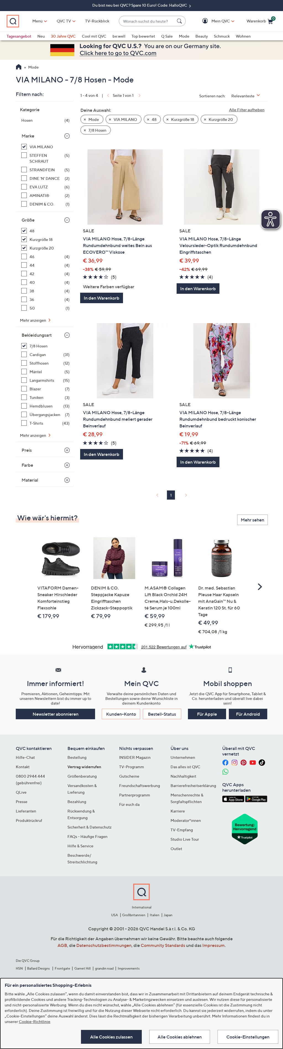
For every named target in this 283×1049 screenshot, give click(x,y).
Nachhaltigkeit (183, 776)
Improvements (129, 968)
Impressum (213, 945)
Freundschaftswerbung (139, 785)
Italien (154, 915)
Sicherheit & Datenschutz (89, 827)
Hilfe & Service (80, 845)
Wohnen (243, 36)
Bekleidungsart (37, 335)
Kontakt (23, 766)
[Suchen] (180, 21)
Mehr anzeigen (33, 320)
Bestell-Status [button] (162, 714)
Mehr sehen (252, 520)
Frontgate (62, 968)
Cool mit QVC (94, 36)
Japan (168, 915)
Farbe (27, 465)
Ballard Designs (38, 968)
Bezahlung (76, 801)
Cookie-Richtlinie (34, 1021)
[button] (212, 21)
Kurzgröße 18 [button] (182, 119)
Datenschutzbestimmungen (104, 945)
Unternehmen (183, 757)
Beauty (201, 36)
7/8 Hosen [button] (97, 130)
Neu (41, 36)
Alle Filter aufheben (246, 109)
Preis (27, 450)
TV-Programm (131, 766)
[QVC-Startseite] (18, 67)
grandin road (104, 968)
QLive (21, 792)
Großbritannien (133, 915)
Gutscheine (129, 776)
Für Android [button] (248, 714)
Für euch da (129, 804)
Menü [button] (37, 21)
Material (30, 480)
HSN (19, 968)
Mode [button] (93, 119)
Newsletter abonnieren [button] (55, 714)
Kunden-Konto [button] (121, 714)
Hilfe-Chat (25, 757)
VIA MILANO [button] (125, 119)
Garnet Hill (82, 968)
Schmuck (222, 36)
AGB (62, 945)
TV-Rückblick (97, 21)
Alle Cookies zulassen (111, 1037)
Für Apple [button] (207, 714)
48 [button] (153, 119)
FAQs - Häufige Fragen (87, 836)
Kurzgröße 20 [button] (220, 119)
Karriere (178, 811)
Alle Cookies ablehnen (180, 1037)
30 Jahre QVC (63, 36)
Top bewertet (143, 36)
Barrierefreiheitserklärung (193, 785)
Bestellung (77, 757)
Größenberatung (82, 776)
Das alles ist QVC (185, 766)
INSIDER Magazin (135, 757)
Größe (28, 220)
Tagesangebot (19, 36)
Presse (21, 801)
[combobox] (146, 21)
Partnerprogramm (134, 795)
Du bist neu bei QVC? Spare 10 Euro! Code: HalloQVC (140, 5)
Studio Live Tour (185, 839)
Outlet (176, 848)
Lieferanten (26, 811)
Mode (184, 36)
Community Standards (163, 945)
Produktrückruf (29, 820)
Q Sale (167, 36)
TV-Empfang (182, 829)
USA (114, 915)
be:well (118, 36)
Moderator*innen (186, 820)
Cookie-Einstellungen (247, 1037)
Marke (28, 136)
